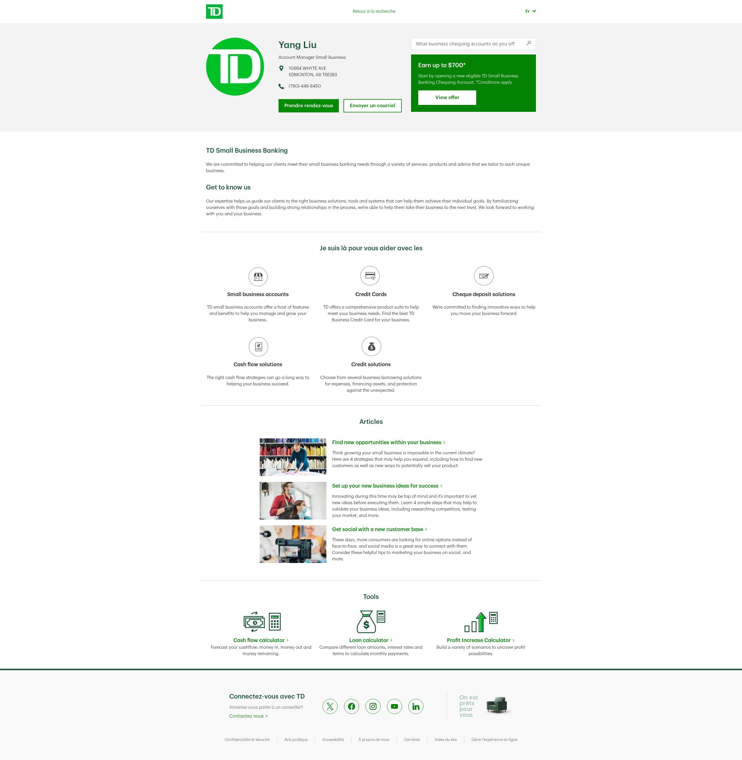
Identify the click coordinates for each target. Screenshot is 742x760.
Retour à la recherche (374, 11)
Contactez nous (246, 716)
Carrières (412, 739)
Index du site (446, 739)
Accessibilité (333, 739)
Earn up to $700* (442, 65)
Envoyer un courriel (372, 105)
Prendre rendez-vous (308, 105)
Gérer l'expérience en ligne (494, 739)
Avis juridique (296, 739)
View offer (447, 97)
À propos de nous (374, 739)
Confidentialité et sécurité (247, 739)
